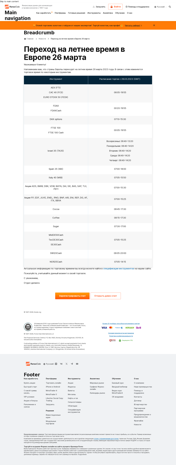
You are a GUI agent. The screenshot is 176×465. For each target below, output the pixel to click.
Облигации (72, 406)
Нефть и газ (73, 398)
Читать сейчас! (132, 25)
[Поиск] (169, 7)
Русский (161, 7)
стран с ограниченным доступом (106, 439)
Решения (50, 411)
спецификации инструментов (118, 268)
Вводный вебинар (119, 387)
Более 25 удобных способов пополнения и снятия (121, 323)
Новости (42, 39)
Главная (30, 39)
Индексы (72, 387)
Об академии (117, 397)
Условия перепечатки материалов (121, 333)
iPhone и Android (53, 387)
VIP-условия (29, 397)
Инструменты (94, 13)
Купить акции (29, 383)
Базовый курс (118, 383)
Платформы (60, 13)
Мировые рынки (97, 383)
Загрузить (50, 404)
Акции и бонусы (31, 401)
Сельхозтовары (74, 402)
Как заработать (43, 13)
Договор (137, 401)
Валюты (71, 391)
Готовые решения (76, 13)
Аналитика (108, 13)
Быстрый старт (30, 387)
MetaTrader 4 (51, 391)
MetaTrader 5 (51, 394)
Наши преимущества (143, 387)
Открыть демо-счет (105, 296)
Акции (70, 383)
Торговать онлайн (53, 383)
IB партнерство (140, 404)
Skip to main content (9, 1)
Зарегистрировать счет (72, 296)
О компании (139, 383)
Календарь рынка (97, 393)
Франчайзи (138, 421)
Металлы (72, 394)
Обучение (120, 13)
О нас (129, 13)
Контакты (138, 397)
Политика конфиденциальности (121, 336)
